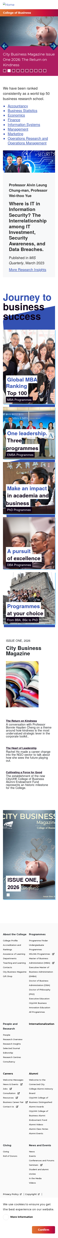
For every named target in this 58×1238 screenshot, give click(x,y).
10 (44, 70)
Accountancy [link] (18, 105)
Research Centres (12, 1057)
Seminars (34, 1165)
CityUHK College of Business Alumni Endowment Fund (38, 1115)
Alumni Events (36, 1133)
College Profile (10, 940)
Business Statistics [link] (22, 110)
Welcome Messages (13, 1080)
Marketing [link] (15, 133)
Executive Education (39, 998)
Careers (8, 1073)
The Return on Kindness (21, 721)
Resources (8, 1097)
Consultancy (9, 1061)
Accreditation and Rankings (12, 947)
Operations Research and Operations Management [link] (28, 140)
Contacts (7, 967)
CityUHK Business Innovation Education (39, 1005)
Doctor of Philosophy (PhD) (39, 991)
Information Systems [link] (24, 124)
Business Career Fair (13, 1102)
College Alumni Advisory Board (41, 1091)
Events (32, 1156)
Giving (6, 1151)
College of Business (17, 12)
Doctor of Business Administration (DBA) (39, 983)
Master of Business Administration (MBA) (40, 960)
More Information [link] (21, 1217)
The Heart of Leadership (21, 748)
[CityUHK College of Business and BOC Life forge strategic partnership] (29, 31)
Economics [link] (16, 115)
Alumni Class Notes (38, 1129)
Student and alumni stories (38, 1171)
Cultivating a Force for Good (24, 772)
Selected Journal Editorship (11, 1050)
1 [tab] (8, 894)
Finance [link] (14, 119)
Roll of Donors (10, 1156)
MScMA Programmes (40, 954)
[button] (4, 46)
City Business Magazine (14, 972)
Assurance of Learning (14, 954)
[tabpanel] (29, 854)
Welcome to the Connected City (37, 1082)
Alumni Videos (36, 1124)
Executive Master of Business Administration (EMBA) (41, 971)
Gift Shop (7, 976)
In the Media (35, 1178)
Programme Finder (38, 940)
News (32, 1151)
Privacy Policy (11, 1194)
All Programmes (37, 1012)
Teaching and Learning (14, 963)
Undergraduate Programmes (36, 947)
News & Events (11, 1084)
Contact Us (9, 1106)
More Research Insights (27, 269)
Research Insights (12, 1044)
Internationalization (41, 1024)
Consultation (9, 1093)
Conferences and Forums (41, 1160)
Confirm (43, 1229)
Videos (32, 1183)
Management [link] (18, 129)
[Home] (8, 4)
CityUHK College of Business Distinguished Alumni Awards (40, 1102)
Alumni (33, 1073)
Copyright (31, 1194)
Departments (10, 958)
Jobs (5, 1089)
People (6, 1035)
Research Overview (12, 1039)
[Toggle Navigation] (53, 4)
